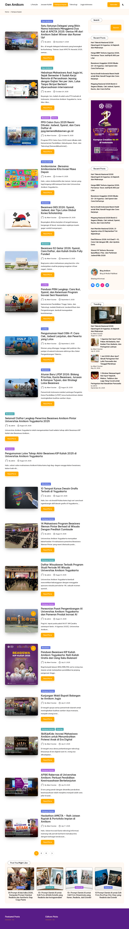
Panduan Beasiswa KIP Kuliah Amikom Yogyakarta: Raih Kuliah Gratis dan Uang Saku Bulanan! (60, 655)
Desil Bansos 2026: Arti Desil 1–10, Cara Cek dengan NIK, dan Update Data (105, 242)
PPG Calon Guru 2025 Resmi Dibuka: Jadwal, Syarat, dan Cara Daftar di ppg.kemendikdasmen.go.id (60, 126)
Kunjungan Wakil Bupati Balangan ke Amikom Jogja (60, 697)
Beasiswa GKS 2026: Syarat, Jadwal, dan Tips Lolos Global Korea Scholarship (58, 210)
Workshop (46, 484)
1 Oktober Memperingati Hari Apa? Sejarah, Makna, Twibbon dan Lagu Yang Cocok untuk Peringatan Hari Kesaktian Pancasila (106, 378)
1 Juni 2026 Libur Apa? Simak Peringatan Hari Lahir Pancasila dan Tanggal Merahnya (109, 360)
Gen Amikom (14, 4)
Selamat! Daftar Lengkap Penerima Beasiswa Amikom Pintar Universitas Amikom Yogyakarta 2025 (40, 420)
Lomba (44, 285)
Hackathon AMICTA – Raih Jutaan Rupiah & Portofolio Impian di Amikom (60, 818)
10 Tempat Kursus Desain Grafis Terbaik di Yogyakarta (59, 490)
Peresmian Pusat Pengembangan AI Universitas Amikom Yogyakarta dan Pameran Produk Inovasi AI (62, 611)
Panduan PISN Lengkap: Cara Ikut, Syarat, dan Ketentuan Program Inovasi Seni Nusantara (61, 292)
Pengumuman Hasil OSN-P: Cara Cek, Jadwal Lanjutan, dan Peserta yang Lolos (61, 336)
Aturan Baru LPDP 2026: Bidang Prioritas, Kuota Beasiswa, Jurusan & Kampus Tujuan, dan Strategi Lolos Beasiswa (61, 379)
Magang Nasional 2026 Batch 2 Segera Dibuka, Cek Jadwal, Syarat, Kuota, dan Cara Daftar (105, 86)
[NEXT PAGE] (52, 853)
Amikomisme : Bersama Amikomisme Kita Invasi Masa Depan (58, 169)
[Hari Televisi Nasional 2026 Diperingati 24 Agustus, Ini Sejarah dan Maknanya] (106, 315)
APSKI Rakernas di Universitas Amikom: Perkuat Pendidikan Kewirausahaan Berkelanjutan (58, 777)
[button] (113, 4)
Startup (60, 729)
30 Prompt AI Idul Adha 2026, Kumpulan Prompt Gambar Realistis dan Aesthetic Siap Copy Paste (20, 896)
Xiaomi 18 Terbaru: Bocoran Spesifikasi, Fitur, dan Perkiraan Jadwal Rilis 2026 (104, 252)
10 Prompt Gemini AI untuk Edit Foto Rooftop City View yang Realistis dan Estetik (108, 895)
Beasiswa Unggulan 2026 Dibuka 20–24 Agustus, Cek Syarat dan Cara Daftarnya (104, 65)
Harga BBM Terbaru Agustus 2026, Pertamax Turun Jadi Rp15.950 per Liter (105, 55)
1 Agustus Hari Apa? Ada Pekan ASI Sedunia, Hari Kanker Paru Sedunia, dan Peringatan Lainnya (110, 343)
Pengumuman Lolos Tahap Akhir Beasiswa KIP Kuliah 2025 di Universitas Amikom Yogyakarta (41, 455)
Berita (54, 118)
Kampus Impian (48, 519)
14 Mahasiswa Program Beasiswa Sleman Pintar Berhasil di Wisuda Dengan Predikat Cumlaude (60, 526)
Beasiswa (45, 118)
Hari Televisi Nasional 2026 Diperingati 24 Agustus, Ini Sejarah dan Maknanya (105, 45)
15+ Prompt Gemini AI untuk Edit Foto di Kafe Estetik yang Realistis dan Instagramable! (50, 895)
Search (96, 20)
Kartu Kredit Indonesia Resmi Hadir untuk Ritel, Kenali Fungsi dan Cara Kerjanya (105, 76)
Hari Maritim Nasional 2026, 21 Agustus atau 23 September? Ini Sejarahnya (104, 231)
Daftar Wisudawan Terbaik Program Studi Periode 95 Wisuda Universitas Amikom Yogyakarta (62, 567)
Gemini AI (20, 887)
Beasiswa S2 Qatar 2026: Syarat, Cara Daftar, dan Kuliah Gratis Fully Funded (62, 251)
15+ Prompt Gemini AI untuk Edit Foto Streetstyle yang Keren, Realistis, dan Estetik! (79, 895)
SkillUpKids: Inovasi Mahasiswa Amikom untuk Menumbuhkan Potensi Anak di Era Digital (59, 736)
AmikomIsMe (47, 162)
